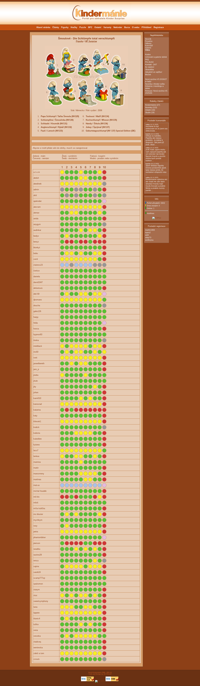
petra (35, 531)
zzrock (36, 659)
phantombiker (39, 537)
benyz (36, 242)
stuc (35, 595)
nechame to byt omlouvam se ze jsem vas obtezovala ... (157, 128)
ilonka (36, 340)
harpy (35, 317)
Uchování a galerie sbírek (156, 57)
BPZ (90, 27)
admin (36, 189)
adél (147, 235)
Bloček (148, 74)
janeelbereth (38, 363)
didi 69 (36, 294)
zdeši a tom (38, 653)
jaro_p (36, 369)
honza (36, 328)
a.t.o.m (36, 172)
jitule (35, 381)
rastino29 (37, 555)
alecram (37, 207)
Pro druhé (149, 62)
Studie (148, 112)
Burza (127, 27)
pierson (36, 543)
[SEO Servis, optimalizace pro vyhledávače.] (100, 681)
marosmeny (38, 473)
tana (35, 607)
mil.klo (36, 497)
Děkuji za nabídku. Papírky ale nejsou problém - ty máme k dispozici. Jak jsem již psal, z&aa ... (155, 139)
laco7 (35, 450)
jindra (35, 375)
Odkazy (148, 43)
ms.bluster (38, 514)
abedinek (37, 184)
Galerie (148, 48)
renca (35, 560)
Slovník (148, 39)
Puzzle (82, 27)
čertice (36, 271)
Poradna (148, 41)
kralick (36, 427)
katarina (37, 410)
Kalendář (149, 46)
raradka (36, 549)
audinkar (37, 230)
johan (35, 392)
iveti (35, 357)
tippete (36, 613)
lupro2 (148, 232)
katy (35, 415)
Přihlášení (146, 27)
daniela (36, 276)
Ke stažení (149, 67)
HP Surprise (91, 41)
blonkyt (36, 247)
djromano (37, 299)
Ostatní (97, 27)
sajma (36, 566)
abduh (36, 178)
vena (35, 630)
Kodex (148, 54)
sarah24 (37, 572)
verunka (37, 636)
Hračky (74, 27)
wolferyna (149, 240)
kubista (36, 433)
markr (36, 468)
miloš (35, 502)
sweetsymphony (40, 601)
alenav (36, 213)
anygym (37, 224)
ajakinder (37, 201)
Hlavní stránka (43, 27)
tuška (35, 624)
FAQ (147, 59)
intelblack (37, 346)
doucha (36, 305)
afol (35, 195)
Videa (147, 50)
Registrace (159, 27)
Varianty (107, 27)
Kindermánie (150, 105)
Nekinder (117, 27)
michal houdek (40, 491)
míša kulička (39, 508)
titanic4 (36, 618)
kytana (36, 444)
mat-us (36, 485)
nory (35, 526)
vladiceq (37, 642)
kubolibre (37, 439)
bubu (35, 253)
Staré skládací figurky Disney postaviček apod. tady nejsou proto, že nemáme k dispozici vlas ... (156, 169)
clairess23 (38, 265)
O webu (135, 27)
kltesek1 (37, 421)
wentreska (38, 647)
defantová (37, 288)
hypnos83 (37, 334)
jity (34, 386)
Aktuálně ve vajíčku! (153, 72)
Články (55, 27)
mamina (37, 462)
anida (35, 218)
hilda (35, 323)
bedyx (36, 236)
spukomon (38, 584)
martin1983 (150, 230)
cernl (35, 259)
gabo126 (37, 311)
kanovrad (37, 404)
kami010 (37, 398)
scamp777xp (39, 578)
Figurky (64, 27)
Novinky (148, 107)
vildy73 (148, 237)
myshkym (37, 520)
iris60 (35, 352)
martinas (37, 479)
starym (36, 589)
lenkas (36, 456)
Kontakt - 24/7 (151, 64)
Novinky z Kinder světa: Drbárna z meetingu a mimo (155, 86)
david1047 (38, 282)
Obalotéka (149, 69)
